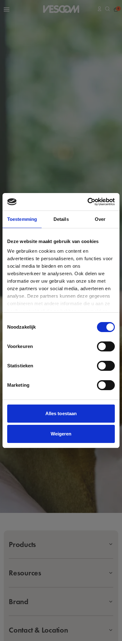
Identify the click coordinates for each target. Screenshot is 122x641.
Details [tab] (61, 219)
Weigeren (61, 433)
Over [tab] (100, 219)
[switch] (106, 346)
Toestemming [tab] (22, 219)
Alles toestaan (61, 413)
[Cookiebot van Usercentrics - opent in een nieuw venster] (88, 202)
